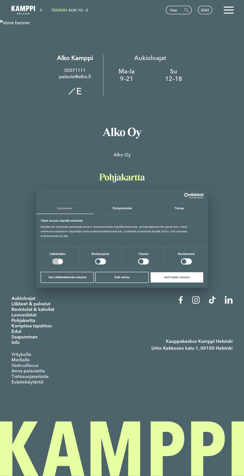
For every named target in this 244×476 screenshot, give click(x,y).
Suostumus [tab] (65, 208)
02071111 (75, 70)
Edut (16, 331)
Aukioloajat (23, 298)
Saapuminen (24, 337)
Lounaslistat (23, 315)
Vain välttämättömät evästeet (67, 277)
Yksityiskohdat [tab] (122, 208)
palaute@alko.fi (75, 76)
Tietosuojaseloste (30, 376)
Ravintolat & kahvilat (32, 309)
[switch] (100, 261)
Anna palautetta (28, 371)
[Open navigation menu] (229, 10)
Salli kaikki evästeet (177, 277)
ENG (205, 10)
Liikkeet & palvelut (30, 304)
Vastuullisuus (25, 365)
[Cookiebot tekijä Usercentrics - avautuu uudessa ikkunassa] (187, 196)
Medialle (20, 359)
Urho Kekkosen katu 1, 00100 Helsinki (192, 348)
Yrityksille (21, 354)
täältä (165, 231)
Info (15, 343)
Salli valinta (122, 277)
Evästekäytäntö (27, 382)
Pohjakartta (23, 321)
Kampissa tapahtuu (31, 326)
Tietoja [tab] (179, 208)
